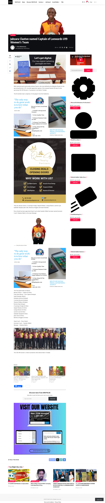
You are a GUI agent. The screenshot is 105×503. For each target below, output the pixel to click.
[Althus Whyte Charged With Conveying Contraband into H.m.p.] (41, 475)
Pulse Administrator (21, 46)
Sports (13, 35)
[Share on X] (62, 47)
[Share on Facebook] (60, 47)
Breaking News (35, 481)
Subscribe (52, 398)
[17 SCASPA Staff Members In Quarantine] (18, 475)
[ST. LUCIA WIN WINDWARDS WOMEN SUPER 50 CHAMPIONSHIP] (86, 475)
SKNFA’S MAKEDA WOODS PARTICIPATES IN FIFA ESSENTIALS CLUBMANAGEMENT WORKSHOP (63, 485)
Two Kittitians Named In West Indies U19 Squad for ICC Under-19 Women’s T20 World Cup (21, 378)
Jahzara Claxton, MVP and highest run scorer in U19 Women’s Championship (57, 378)
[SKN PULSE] (10, 2)
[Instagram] (84, 2)
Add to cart (75, 107)
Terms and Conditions (49, 502)
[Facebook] (82, 2)
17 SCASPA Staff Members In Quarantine (18, 483)
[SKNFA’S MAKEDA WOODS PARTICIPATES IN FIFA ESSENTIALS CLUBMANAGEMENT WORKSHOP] (63, 475)
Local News (11, 481)
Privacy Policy (58, 502)
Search (88, 70)
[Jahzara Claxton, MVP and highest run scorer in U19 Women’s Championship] (57, 371)
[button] (88, 2)
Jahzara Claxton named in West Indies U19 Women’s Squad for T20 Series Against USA (39, 378)
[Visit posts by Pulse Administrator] (12, 47)
